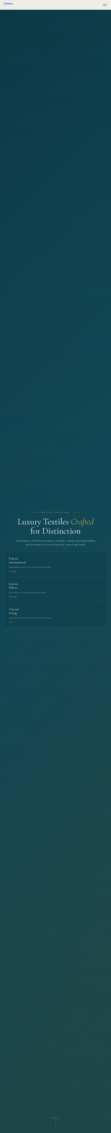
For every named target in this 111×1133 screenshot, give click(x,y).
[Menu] (105, 5)
